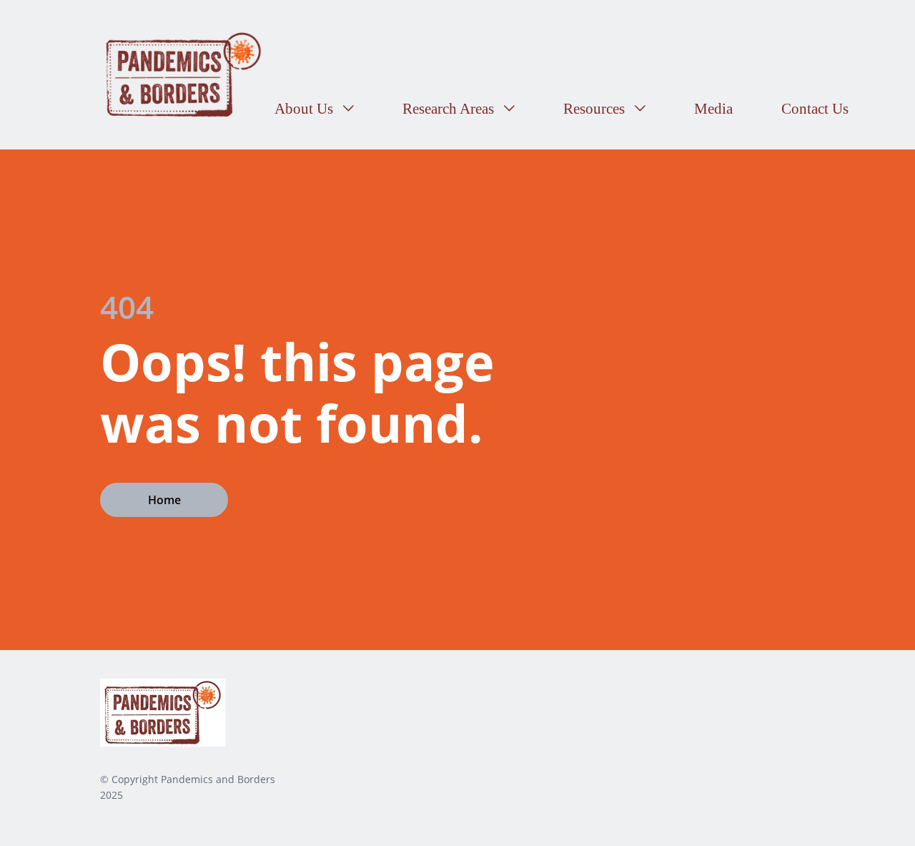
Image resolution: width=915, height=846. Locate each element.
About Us (305, 108)
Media (713, 108)
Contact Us (815, 108)
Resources (595, 108)
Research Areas (450, 108)
